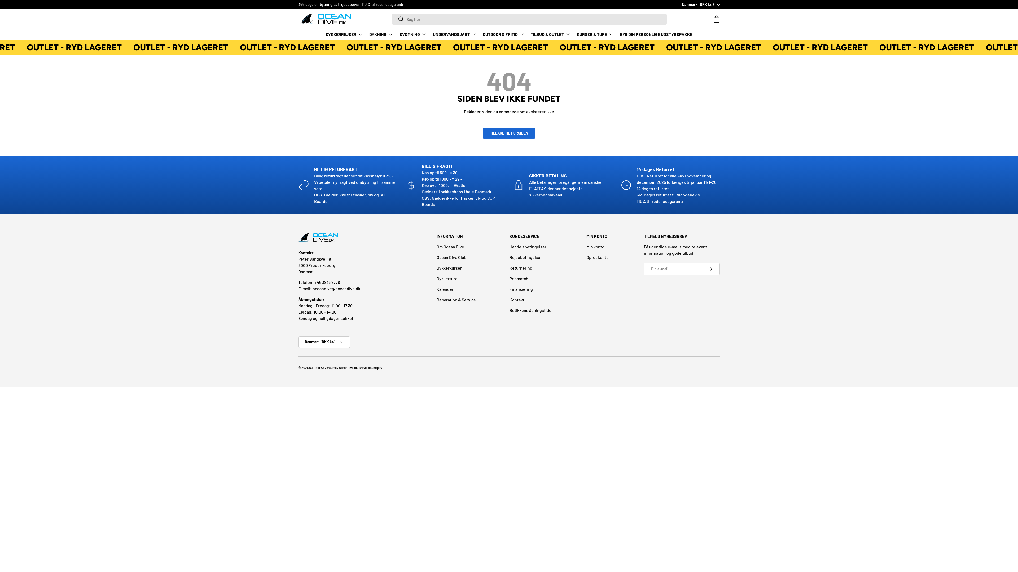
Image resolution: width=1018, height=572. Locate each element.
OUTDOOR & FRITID (500, 34)
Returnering (521, 267)
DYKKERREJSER (341, 34)
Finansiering (521, 289)
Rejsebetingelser (526, 257)
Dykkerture (447, 278)
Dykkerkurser (449, 267)
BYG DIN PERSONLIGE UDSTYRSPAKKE (656, 34)
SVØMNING (410, 34)
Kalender (445, 289)
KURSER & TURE (592, 34)
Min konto (595, 246)
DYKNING (378, 34)
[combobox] (529, 19)
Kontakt (517, 299)
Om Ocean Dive (450, 246)
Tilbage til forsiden (509, 133)
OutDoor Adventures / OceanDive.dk (333, 367)
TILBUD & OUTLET (547, 34)
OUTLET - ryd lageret (70, 47)
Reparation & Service (456, 299)
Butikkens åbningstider (531, 310)
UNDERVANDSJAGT (451, 34)
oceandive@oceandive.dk (336, 288)
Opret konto (597, 257)
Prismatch (519, 278)
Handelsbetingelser (528, 246)
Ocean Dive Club (452, 257)
